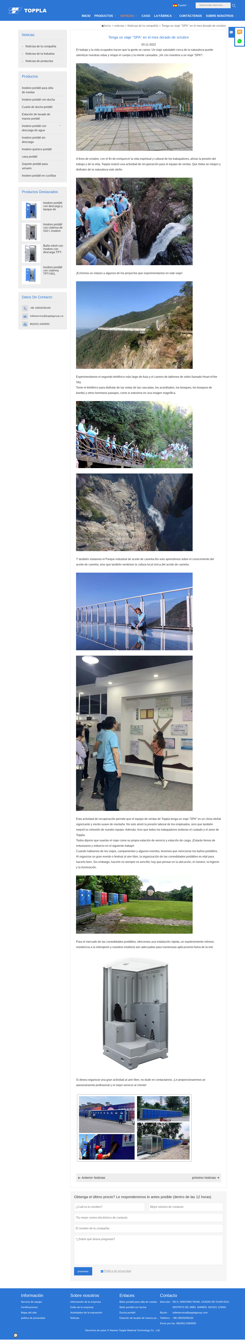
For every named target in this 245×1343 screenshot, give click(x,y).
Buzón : (164, 1312)
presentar (83, 1271)
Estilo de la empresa (81, 1307)
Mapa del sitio (29, 1312)
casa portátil (29, 156)
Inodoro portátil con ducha (38, 99)
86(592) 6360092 (40, 324)
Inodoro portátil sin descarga (33, 139)
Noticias (74, 1317)
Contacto (168, 1295)
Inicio (106, 25)
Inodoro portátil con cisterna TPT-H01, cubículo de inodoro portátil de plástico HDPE (52, 274)
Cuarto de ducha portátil (37, 106)
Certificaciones (29, 1307)
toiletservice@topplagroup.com (47, 315)
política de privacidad (33, 1317)
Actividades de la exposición (86, 1312)
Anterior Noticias (91, 1177)
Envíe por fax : (168, 1323)
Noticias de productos (39, 61)
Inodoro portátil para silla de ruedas (37, 90)
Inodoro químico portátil (37, 149)
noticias (119, 25)
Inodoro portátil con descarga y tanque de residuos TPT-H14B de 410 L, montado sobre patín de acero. (53, 209)
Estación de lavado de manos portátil (36, 116)
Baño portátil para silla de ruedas (138, 1301)
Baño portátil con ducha (132, 1307)
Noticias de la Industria (40, 53)
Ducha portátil (127, 1312)
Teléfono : (165, 1317)
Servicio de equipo (31, 1301)
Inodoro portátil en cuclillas (39, 175)
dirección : (166, 1301)
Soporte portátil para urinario (35, 166)
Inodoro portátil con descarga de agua (34, 128)
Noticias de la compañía (143, 25)
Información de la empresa (85, 1301)
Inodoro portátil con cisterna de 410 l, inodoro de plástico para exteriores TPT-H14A (53, 231)
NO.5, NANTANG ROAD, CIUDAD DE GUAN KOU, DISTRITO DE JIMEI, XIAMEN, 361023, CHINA (201, 1304)
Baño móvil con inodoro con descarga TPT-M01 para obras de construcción (53, 252)
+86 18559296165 (40, 307)
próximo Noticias (205, 1177)
